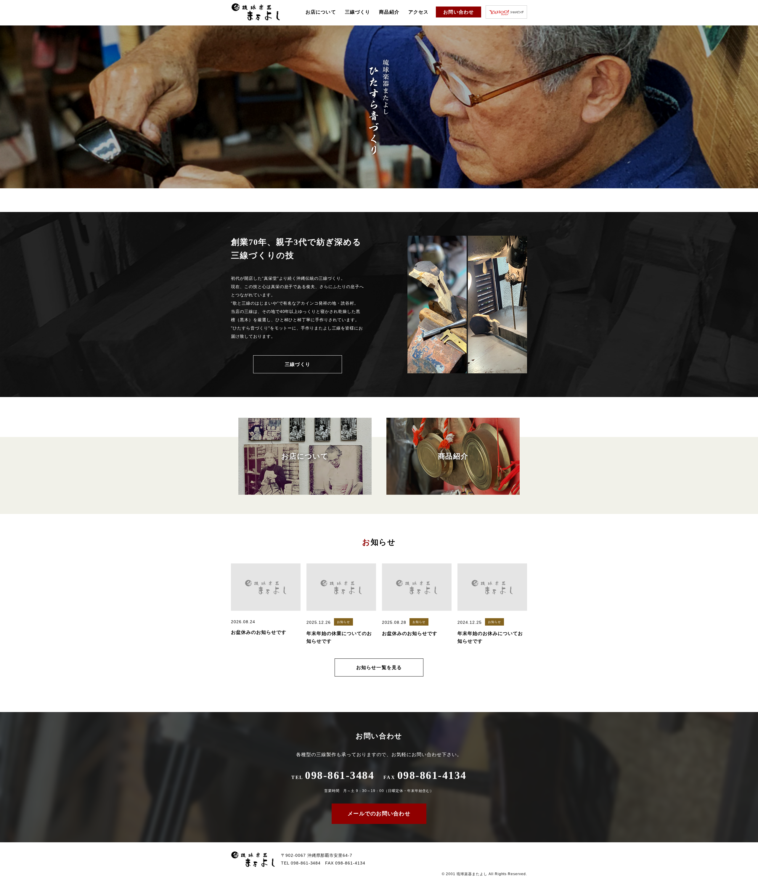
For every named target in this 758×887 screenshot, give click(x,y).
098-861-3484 (332, 775)
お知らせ (343, 622)
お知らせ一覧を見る (379, 667)
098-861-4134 (425, 775)
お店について (321, 12)
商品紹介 (389, 12)
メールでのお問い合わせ (379, 814)
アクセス (418, 12)
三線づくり (357, 12)
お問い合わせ (458, 12)
